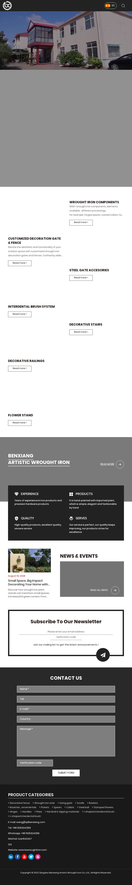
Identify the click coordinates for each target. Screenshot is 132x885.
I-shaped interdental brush (99, 812)
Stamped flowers (103, 807)
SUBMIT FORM (66, 773)
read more (107, 464)
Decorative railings (26, 361)
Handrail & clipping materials (63, 812)
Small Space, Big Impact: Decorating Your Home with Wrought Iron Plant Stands (28, 583)
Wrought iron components (94, 202)
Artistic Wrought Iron (39, 463)
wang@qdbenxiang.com (30, 822)
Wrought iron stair (44, 803)
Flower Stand (20, 416)
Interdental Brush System (31, 307)
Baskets (93, 803)
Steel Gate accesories (89, 271)
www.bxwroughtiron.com (32, 850)
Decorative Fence (20, 803)
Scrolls (80, 803)
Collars (70, 807)
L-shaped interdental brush (25, 816)
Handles (27, 812)
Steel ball (84, 807)
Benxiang (20, 456)
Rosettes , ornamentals (23, 807)
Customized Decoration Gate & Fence (34, 241)
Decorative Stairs (85, 325)
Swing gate (65, 803)
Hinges (14, 812)
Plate (39, 812)
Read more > (20, 263)
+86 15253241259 (21, 828)
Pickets (45, 807)
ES (113, 6)
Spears (58, 807)
